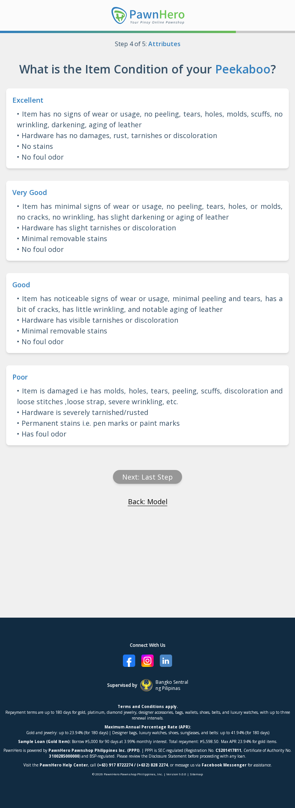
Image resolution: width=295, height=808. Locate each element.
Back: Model (147, 501)
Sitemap (196, 774)
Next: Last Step (147, 476)
